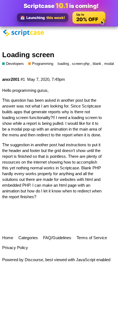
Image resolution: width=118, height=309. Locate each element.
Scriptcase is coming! (61, 5)
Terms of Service (92, 237)
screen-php (80, 64)
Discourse (34, 259)
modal (109, 64)
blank (97, 64)
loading (63, 64)
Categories (28, 237)
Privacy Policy (15, 247)
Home (7, 237)
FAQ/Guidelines (57, 237)
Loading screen (28, 55)
